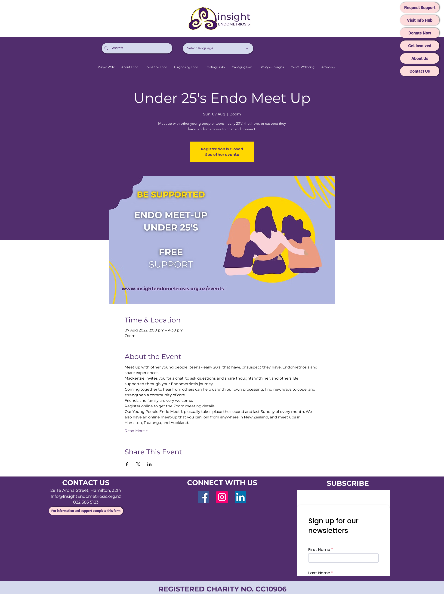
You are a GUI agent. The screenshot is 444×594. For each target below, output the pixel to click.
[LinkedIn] (240, 497)
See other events (222, 154)
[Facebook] (203, 497)
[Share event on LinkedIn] (149, 464)
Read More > (136, 431)
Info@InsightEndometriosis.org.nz (86, 496)
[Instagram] (222, 497)
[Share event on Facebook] (127, 464)
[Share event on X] (138, 464)
